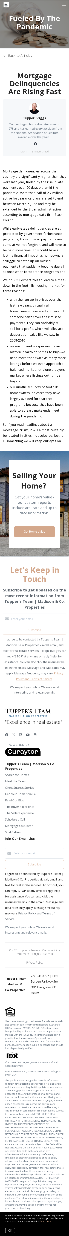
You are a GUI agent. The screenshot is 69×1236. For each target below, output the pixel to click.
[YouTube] (28, 735)
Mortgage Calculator (19, 826)
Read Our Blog (14, 800)
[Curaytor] (23, 755)
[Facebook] (6, 735)
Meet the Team (15, 781)
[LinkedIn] (20, 735)
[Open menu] (64, 5)
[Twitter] (13, 735)
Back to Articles (20, 55)
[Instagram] (35, 735)
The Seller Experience (19, 813)
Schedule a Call (15, 819)
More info (46, 1221)
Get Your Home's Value (20, 794)
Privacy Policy (34, 962)
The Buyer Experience (19, 807)
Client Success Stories (19, 788)
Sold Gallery (13, 832)
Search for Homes (17, 775)
